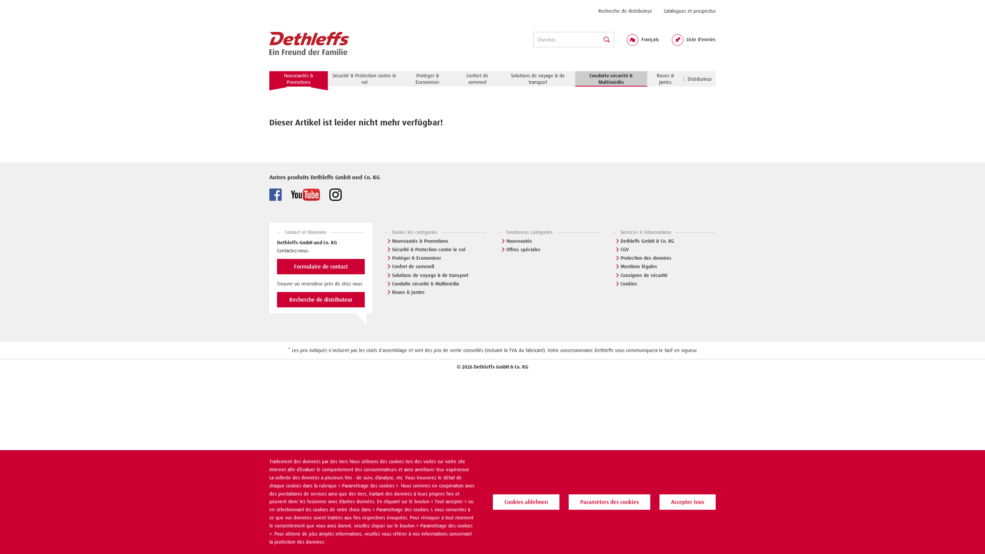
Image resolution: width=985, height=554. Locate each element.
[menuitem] (625, 11)
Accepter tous (687, 502)
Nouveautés (519, 241)
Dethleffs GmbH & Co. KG (647, 241)
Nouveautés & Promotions (420, 241)
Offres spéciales (523, 249)
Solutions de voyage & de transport (430, 275)
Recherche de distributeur (625, 11)
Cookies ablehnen (526, 502)
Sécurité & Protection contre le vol (428, 249)
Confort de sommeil (413, 266)
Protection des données (646, 258)
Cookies (629, 284)
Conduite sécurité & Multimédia (425, 284)
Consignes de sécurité (644, 275)
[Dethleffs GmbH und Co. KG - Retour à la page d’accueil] (309, 44)
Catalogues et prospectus (690, 11)
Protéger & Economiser (416, 258)
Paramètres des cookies (609, 502)
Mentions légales (639, 266)
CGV (625, 249)
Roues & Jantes (408, 292)
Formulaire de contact (321, 266)
